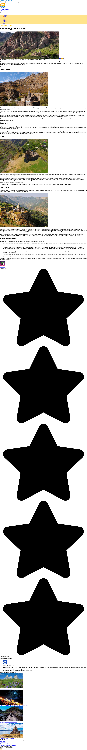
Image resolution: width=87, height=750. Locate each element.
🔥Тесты (5, 16)
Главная (5, 15)
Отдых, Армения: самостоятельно (8, 722)
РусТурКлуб (5, 9)
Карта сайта (3, 742)
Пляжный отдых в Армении (7, 738)
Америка (5, 20)
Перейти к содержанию (6, 0)
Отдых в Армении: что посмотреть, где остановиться (14, 705)
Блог (4, 23)
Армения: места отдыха (6, 689)
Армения (61, 58)
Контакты (2, 741)
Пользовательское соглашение (8, 745)
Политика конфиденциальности (8, 744)
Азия (4, 19)
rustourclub (2, 267)
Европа (4, 17)
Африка (5, 21)
